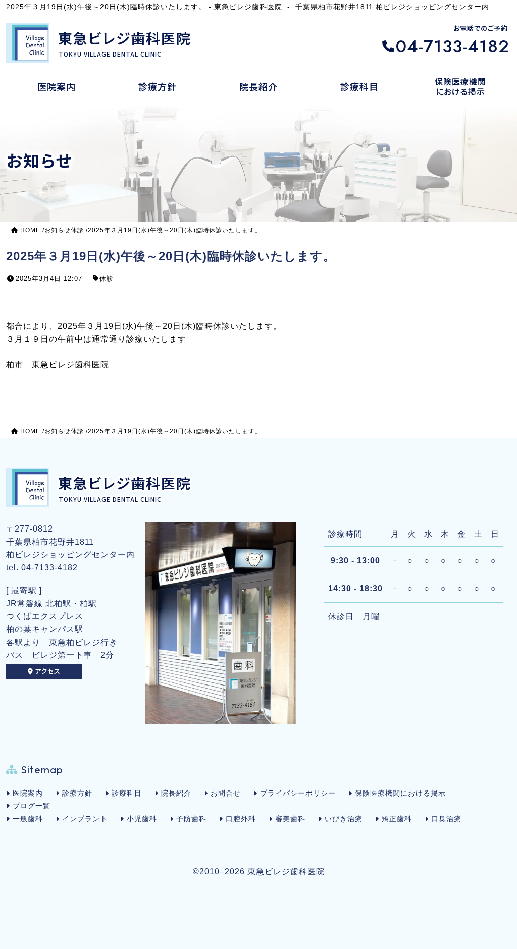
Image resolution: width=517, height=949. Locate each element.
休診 (106, 278)
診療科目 (127, 793)
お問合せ (226, 793)
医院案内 (28, 793)
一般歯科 (28, 819)
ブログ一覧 (31, 806)
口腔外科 (241, 819)
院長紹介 (176, 793)
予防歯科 (191, 819)
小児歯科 (142, 819)
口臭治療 (446, 819)
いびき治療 (344, 819)
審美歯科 (290, 819)
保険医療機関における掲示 (400, 793)
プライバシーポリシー (298, 793)
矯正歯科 (397, 819)
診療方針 (77, 793)
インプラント (85, 819)
